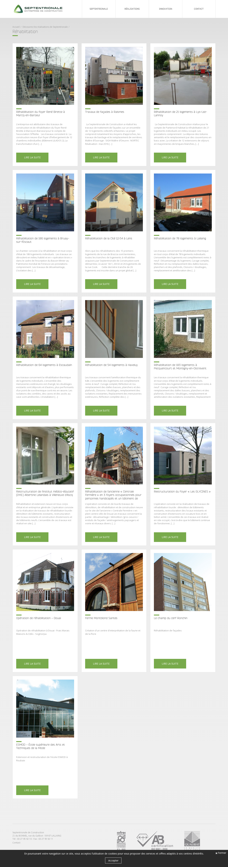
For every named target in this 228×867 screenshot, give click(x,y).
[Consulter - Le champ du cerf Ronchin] (182, 610)
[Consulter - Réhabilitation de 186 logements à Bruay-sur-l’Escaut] (45, 231)
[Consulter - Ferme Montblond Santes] (114, 610)
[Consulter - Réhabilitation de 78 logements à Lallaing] (182, 231)
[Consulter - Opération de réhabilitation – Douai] (45, 610)
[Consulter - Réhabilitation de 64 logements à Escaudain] (45, 357)
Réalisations (132, 8)
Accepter (113, 860)
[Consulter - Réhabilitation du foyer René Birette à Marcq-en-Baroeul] (45, 104)
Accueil (16, 26)
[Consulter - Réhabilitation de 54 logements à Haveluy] (114, 357)
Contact (199, 8)
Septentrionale (99, 8)
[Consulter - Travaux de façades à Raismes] (114, 104)
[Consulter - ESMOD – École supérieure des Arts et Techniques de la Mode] (45, 737)
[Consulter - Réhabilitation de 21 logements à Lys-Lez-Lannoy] (182, 104)
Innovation (165, 8)
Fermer (222, 853)
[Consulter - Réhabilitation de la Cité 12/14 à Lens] (114, 231)
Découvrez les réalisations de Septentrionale (45, 26)
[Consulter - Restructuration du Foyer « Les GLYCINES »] (182, 484)
